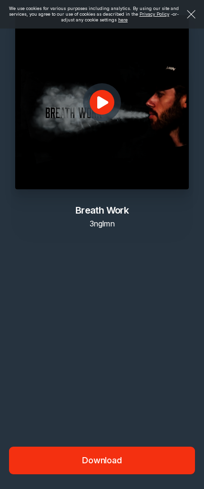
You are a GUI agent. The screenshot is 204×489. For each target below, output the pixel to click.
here (123, 19)
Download (102, 460)
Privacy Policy (154, 14)
